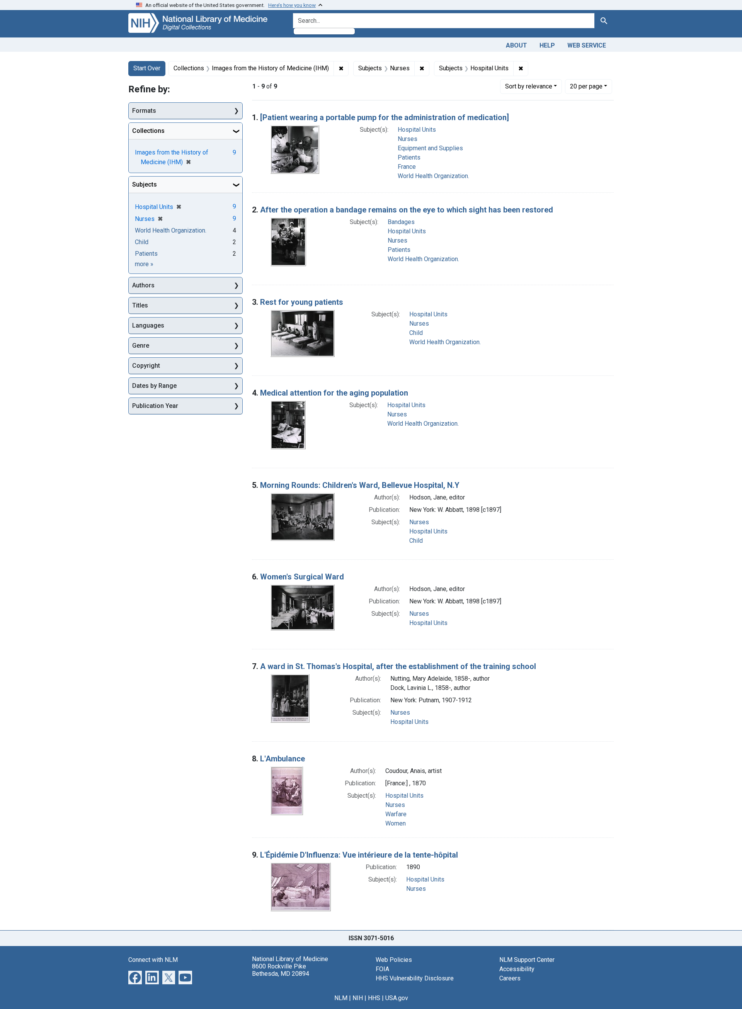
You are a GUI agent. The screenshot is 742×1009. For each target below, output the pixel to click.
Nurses (407, 139)
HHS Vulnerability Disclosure (415, 978)
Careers (510, 978)
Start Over (146, 68)
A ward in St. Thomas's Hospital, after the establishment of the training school (398, 666)
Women (395, 823)
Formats (144, 110)
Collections (148, 130)
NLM (340, 998)
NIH (357, 998)
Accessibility (516, 969)
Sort (528, 86)
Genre (140, 345)
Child (416, 332)
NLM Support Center (527, 959)
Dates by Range (154, 385)
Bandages (401, 222)
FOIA (382, 969)
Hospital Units (417, 129)
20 (586, 86)
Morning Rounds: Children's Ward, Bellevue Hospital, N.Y (359, 485)
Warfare (396, 814)
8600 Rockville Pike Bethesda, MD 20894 (280, 970)
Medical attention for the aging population (334, 392)
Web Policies (394, 959)
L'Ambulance (282, 758)
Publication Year (155, 405)
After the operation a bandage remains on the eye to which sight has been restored (406, 209)
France (407, 166)
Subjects (144, 184)
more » (144, 264)
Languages (148, 325)
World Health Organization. (433, 176)
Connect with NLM (153, 959)
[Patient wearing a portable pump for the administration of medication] (384, 117)
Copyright (146, 365)
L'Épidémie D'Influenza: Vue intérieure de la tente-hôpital (359, 855)
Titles (140, 305)
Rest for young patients (301, 302)
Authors (143, 285)
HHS (374, 998)
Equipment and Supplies (430, 148)
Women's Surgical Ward (302, 576)
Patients (409, 157)
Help (547, 45)
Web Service (586, 45)
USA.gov (396, 998)
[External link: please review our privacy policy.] (135, 976)
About (516, 45)
